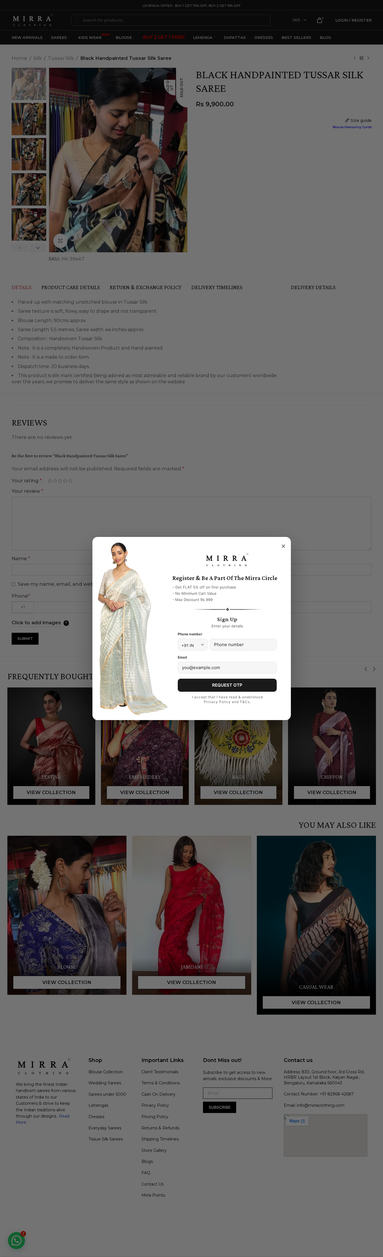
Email (182, 657)
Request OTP (227, 685)
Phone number (190, 634)
